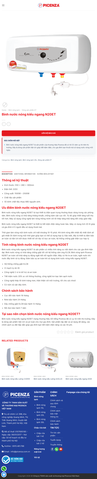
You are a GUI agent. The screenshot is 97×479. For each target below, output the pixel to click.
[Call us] (57, 449)
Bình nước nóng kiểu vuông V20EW (16, 379)
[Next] (95, 366)
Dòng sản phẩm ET (29, 110)
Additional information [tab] (24, 174)
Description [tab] (7, 174)
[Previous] (2, 366)
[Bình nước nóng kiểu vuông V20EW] (16, 359)
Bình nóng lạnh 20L (30, 160)
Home (4, 110)
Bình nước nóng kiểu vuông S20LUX (48, 379)
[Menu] (3, 5)
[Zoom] (5, 105)
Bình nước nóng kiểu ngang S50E (79, 379)
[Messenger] (4, 474)
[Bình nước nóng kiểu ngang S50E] (80, 359)
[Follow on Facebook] (52, 449)
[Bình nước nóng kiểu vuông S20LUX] (48, 359)
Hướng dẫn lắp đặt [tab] (45, 174)
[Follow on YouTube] (61, 449)
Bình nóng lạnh (14, 110)
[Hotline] (4, 468)
